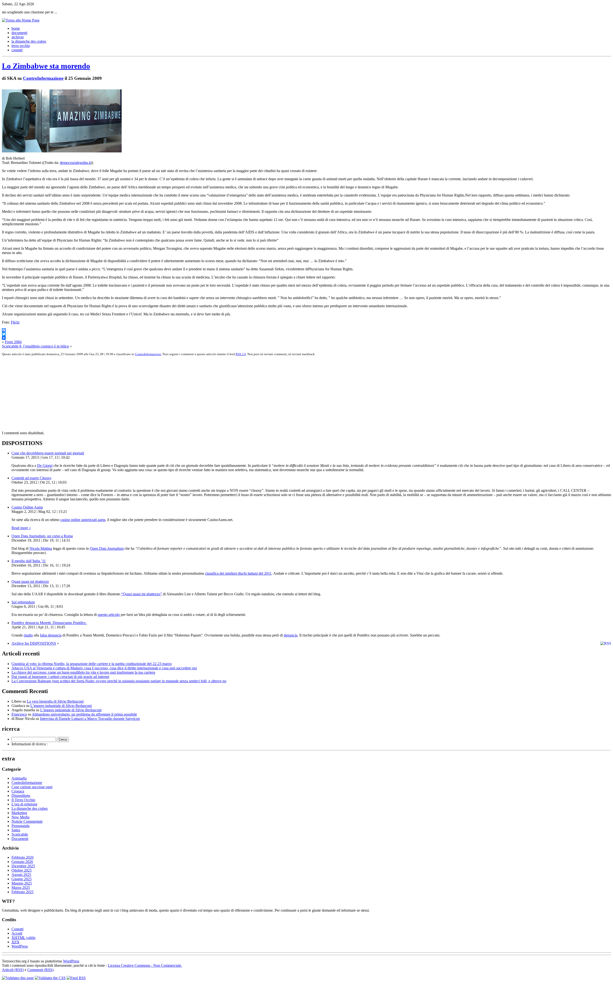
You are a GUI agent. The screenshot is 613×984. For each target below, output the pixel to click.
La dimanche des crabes (29, 808)
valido (23, 938)
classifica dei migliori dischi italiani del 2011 (238, 573)
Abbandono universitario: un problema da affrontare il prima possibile (84, 714)
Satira (15, 830)
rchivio (17, 37)
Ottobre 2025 (21, 870)
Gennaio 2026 (22, 862)
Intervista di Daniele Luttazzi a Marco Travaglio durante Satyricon (90, 719)
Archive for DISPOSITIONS (33, 643)
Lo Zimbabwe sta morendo (46, 66)
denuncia (290, 635)
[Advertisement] (145, 393)
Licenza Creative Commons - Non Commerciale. (145, 965)
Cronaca (17, 791)
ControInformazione (43, 78)
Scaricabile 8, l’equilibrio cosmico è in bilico (35, 346)
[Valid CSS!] (50, 978)
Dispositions (20, 795)
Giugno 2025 (21, 879)
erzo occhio (20, 46)
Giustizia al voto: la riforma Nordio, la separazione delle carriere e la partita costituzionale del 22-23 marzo (91, 664)
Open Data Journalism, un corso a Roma (42, 536)
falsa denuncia (51, 635)
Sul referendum (23, 602)
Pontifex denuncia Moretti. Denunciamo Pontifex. (49, 623)
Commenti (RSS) (40, 970)
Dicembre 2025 (23, 866)
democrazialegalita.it (75, 163)
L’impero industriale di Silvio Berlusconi (61, 706)
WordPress (19, 946)
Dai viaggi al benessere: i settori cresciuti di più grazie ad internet (60, 677)
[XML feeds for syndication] (76, 978)
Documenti (19, 839)
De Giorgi (44, 465)
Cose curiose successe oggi (31, 787)
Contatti (17, 929)
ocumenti (19, 33)
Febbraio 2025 (22, 892)
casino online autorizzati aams (82, 520)
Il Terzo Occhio (23, 800)
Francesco (19, 714)
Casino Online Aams (27, 507)
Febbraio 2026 (22, 857)
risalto (28, 635)
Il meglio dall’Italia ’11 (28, 561)
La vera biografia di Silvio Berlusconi (55, 701)
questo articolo (109, 615)
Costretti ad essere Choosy (31, 478)
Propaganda (20, 826)
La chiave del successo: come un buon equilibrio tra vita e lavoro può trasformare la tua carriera (83, 672)
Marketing (19, 813)
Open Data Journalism (107, 548)
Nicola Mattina (40, 548)
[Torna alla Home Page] (21, 20)
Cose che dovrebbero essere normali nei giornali (47, 453)
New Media (20, 817)
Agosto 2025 (21, 875)
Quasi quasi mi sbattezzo (30, 581)
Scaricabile (19, 834)
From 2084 (13, 342)
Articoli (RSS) (13, 970)
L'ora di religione (24, 804)
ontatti (17, 50)
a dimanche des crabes (28, 41)
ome (15, 28)
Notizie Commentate (27, 821)
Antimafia (19, 778)
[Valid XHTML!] (18, 978)
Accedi (16, 933)
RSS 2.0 (241, 354)
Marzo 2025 (20, 888)
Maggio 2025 (21, 883)
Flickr (15, 322)
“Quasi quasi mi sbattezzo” (141, 594)
